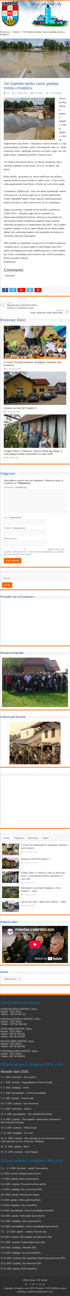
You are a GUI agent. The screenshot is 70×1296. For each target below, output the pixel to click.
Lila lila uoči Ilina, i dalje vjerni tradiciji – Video (43, 901)
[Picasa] (40, 1284)
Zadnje (6, 838)
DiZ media (42, 1280)
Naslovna (5, 32)
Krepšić (16, 32)
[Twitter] (33, 1284)
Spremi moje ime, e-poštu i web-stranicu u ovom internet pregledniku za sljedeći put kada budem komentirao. (34, 552)
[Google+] (27, 1284)
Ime (12, 517)
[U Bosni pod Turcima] (35, 743)
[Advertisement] (27, 802)
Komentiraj (38, 93)
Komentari (33, 838)
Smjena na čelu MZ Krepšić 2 (20, 408)
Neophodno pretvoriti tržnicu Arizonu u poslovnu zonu (22, 305)
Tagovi (45, 838)
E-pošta (14, 528)
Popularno (19, 838)
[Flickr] (37, 1284)
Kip (8, 93)
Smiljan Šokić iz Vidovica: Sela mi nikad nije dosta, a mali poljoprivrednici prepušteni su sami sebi (33, 452)
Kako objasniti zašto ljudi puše (47, 311)
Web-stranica (10, 538)
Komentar (15, 487)
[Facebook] (30, 1284)
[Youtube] (43, 1284)
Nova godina (30, 1077)
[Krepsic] (35, 13)
